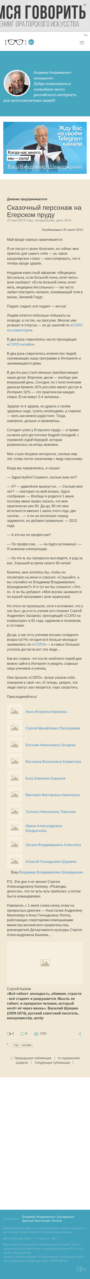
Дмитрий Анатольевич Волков (42, 1221)
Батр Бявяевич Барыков (46, 778)
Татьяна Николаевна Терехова (51, 812)
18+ (85, 35)
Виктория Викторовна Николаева (53, 795)
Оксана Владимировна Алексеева (53, 845)
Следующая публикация (53, 1063)
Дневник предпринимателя (27, 199)
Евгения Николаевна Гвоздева (51, 745)
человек (26, 1045)
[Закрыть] (85, 5)
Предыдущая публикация (33, 1058)
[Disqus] (45, 1142)
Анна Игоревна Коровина (46, 712)
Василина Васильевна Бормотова (53, 761)
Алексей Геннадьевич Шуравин (51, 861)
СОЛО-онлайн (20, 344)
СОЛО (39, 644)
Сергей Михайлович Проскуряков (53, 728)
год (16, 1045)
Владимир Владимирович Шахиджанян (51, 872)
